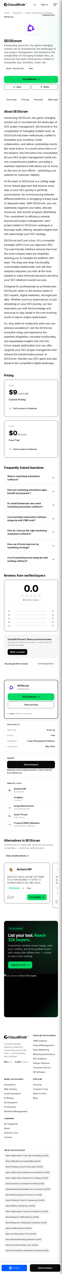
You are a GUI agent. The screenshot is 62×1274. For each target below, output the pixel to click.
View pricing (31, 704)
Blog (35, 1098)
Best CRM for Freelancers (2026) (20, 1206)
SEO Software (40, 1058)
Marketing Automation (44, 1054)
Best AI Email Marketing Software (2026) (23, 1239)
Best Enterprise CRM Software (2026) (22, 1217)
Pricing (25, 99)
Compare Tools (40, 1089)
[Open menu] (55, 4)
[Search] (34, 4)
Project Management (43, 1045)
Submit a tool (20, 965)
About (7, 1128)
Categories (17, 13)
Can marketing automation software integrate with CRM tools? (26, 519)
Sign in (44, 4)
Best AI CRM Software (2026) (18, 1228)
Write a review (17, 652)
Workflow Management (15, 1111)
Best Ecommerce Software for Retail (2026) (25, 1183)
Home (6, 13)
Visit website (31, 697)
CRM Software (40, 1041)
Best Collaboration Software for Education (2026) (27, 1172)
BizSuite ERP (24, 869)
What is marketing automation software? (23, 478)
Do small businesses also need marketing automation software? (25, 505)
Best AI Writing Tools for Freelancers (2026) (25, 1200)
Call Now (15, 1268)
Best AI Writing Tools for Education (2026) (24, 1167)
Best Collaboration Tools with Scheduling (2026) (27, 1155)
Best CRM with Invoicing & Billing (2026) (23, 1161)
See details (37, 897)
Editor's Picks (39, 1093)
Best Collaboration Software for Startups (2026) (27, 1178)
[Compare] (10, 897)
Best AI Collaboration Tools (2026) (21, 1234)
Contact (8, 1137)
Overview (11, 99)
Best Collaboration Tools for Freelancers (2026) (27, 1211)
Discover (37, 1084)
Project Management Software (38, 13)
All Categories (11, 1124)
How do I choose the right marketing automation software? (27, 532)
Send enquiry (31, 764)
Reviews (38, 99)
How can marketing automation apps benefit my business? (27, 492)
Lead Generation (12, 1093)
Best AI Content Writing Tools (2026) (22, 1245)
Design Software (41, 1063)
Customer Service (42, 1067)
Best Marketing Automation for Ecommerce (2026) (28, 1189)
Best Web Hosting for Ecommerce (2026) (24, 1195)
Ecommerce (9, 1084)
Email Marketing (41, 1050)
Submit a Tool (11, 1133)
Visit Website (31, 79)
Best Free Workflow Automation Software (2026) (27, 1250)
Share (46, 87)
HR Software (14, 888)
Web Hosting (10, 1089)
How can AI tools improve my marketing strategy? (23, 546)
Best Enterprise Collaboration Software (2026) (26, 1222)
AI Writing (9, 1098)
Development (10, 1102)
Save (18, 87)
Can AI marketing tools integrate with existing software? (27, 559)
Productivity (10, 1107)
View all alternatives (17, 856)
